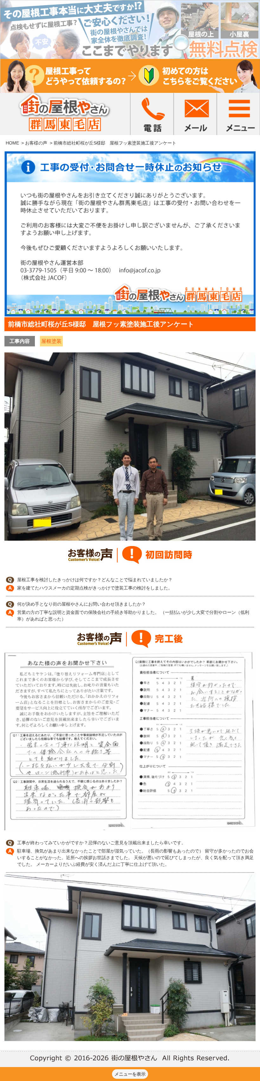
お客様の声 (36, 142)
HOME (12, 142)
